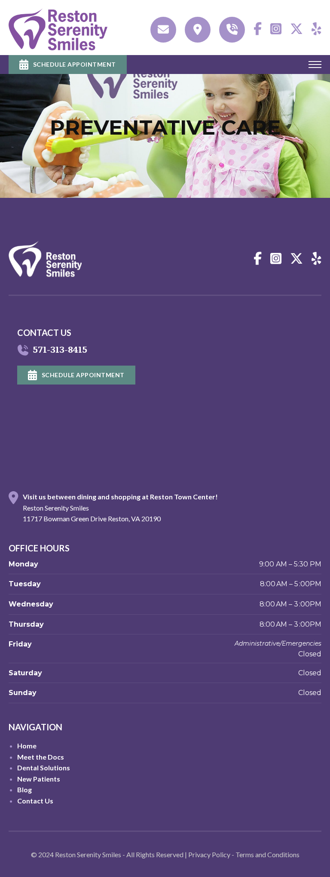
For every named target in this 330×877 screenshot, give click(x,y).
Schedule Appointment (74, 64)
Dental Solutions (43, 767)
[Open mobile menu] (315, 64)
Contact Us (35, 801)
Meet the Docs (40, 757)
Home (27, 746)
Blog (24, 789)
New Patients (38, 779)
